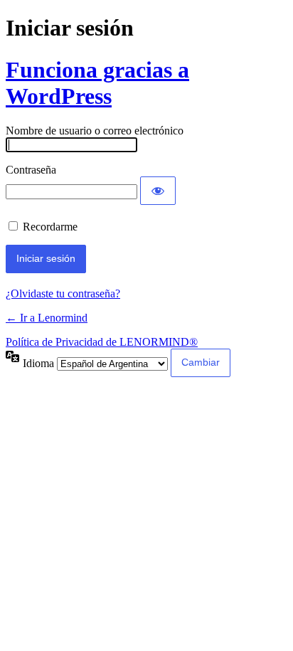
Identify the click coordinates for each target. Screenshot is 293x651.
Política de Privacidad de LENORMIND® (102, 342)
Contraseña (31, 170)
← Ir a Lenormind (46, 318)
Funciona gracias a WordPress (97, 83)
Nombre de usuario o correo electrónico (94, 131)
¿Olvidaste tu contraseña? (63, 293)
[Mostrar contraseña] (158, 190)
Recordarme (50, 227)
